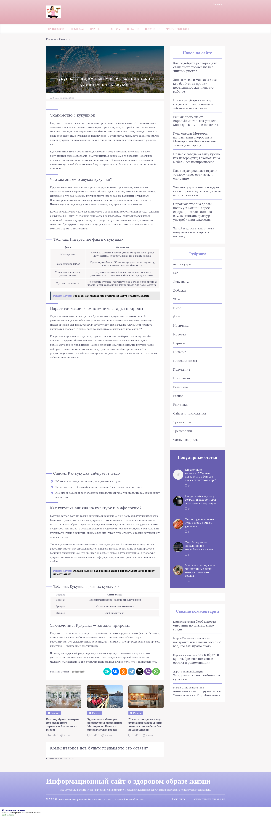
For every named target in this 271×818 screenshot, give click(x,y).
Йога (177, 317)
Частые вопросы (177, 28)
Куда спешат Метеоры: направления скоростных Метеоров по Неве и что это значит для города (194, 139)
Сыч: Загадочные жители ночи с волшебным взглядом (199, 546)
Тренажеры (182, 422)
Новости (179, 334)
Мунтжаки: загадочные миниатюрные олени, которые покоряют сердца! (200, 570)
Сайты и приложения (189, 413)
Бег (175, 273)
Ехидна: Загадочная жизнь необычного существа (196, 675)
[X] (139, 671)
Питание (133, 28)
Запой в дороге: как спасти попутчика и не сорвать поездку (193, 232)
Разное (63, 39)
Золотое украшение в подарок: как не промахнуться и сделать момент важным (197, 191)
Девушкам (77, 28)
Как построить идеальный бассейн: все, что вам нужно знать (197, 642)
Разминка (180, 387)
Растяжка (180, 404)
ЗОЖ (177, 299)
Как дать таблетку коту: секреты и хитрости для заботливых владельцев (200, 499)
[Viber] (148, 671)
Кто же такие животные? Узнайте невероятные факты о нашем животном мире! (200, 475)
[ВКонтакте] (115, 671)
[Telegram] (131, 671)
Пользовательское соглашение (208, 799)
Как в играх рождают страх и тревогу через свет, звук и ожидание (195, 174)
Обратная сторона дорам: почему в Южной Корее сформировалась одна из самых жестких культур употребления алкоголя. (192, 211)
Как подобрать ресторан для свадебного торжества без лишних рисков (195, 67)
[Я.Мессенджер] (107, 671)
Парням (95, 28)
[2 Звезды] (75, 671)
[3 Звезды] (78, 671)
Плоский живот (185, 361)
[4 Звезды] (81, 671)
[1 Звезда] (73, 671)
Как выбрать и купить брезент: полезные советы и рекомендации (196, 658)
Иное (177, 308)
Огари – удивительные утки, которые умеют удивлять (200, 523)
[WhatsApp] (156, 671)
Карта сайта (178, 799)
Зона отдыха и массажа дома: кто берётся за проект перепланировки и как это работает (195, 85)
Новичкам (114, 28)
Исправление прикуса (11, 813)
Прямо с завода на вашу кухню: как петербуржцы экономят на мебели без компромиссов (197, 158)
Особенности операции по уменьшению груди (194, 625)
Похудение (152, 28)
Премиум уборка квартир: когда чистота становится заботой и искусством (193, 104)
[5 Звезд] (83, 671)
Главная (218, 3)
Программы (182, 378)
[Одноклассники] (123, 671)
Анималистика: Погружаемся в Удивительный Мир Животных (197, 693)
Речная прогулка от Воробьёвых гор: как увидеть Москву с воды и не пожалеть (195, 121)
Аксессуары (182, 264)
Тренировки (56, 28)
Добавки (179, 290)
